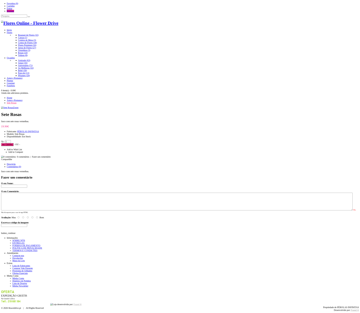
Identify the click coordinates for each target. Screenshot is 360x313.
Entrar (9, 8)
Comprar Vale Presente (22, 268)
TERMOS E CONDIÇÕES (24, 250)
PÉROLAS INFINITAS (28, 131)
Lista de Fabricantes (21, 266)
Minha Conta (18, 278)
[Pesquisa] (29, 16)
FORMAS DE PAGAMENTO (26, 245)
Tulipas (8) (23, 55)
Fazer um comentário (41, 157)
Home (9, 98)
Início (9, 30)
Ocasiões (11, 58)
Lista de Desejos (19, 283)
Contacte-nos (18, 255)
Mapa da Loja (18, 260)
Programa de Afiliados (22, 271)
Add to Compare (15, 152)
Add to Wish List (14, 149)
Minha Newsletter (20, 286)
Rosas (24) (23, 53)
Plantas (10, 80)
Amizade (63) (24, 60)
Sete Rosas (11, 103)
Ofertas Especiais (20, 273)
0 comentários (23, 157)
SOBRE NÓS (18, 240)
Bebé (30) (22, 70)
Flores (9, 32)
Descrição (11, 164)
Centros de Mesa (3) (27, 40)
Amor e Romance (14, 78)
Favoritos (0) (12, 3)
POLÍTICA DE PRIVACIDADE (27, 248)
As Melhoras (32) (26, 68)
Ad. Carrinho (7, 144)
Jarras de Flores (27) (27, 48)
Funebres (11, 85)
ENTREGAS (18, 243)
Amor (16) (22, 63)
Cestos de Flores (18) (27, 42)
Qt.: (2, 141)
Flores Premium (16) (27, 45)
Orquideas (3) (24, 50)
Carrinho (11, 6)
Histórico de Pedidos (21, 281)
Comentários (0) (14, 166)
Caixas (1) (22, 37)
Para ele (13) (23, 73)
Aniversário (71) (25, 65)
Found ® (355, 310)
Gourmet (11, 83)
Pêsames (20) (24, 75)
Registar (10, 11)
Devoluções (17, 258)
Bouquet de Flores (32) (28, 35)
